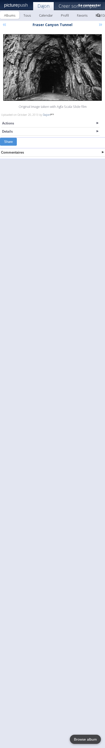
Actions (8, 123)
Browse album (85, 739)
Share (8, 142)
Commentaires (12, 152)
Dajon (43, 6)
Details (7, 131)
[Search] (98, 15)
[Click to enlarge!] (52, 67)
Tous (27, 15)
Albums (9, 15)
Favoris (82, 15)
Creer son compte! (78, 6)
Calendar (46, 15)
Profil (65, 15)
